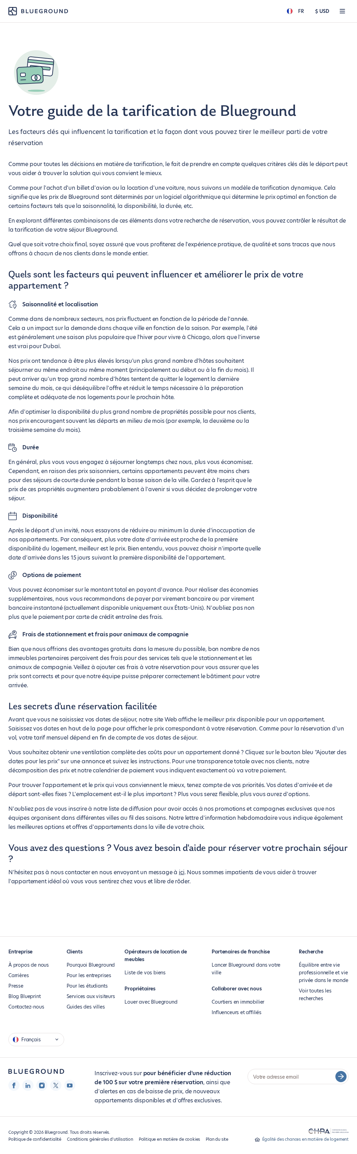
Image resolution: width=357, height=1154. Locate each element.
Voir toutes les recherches (315, 994)
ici (181, 872)
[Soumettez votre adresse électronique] (341, 1076)
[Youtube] (69, 1085)
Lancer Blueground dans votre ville (246, 968)
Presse (15, 985)
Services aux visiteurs (91, 996)
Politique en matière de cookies (169, 1139)
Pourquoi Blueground (91, 964)
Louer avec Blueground (150, 1001)
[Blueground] (36, 1071)
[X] (55, 1085)
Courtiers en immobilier (238, 1001)
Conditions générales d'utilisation (100, 1139)
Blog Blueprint (24, 996)
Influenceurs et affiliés (236, 1012)
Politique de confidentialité (34, 1139)
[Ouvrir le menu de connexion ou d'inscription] (342, 11)
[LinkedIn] (27, 1085)
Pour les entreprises (89, 975)
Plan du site (217, 1139)
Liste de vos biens (145, 972)
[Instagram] (41, 1085)
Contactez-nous (26, 1006)
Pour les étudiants (87, 985)
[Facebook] (14, 1085)
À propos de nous (28, 964)
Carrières (18, 975)
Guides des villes (86, 1006)
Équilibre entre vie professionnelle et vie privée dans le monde (323, 972)
